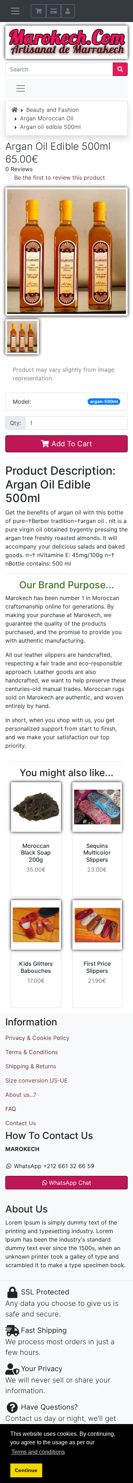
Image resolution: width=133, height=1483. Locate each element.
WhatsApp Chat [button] (69, 1182)
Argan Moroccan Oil (46, 118)
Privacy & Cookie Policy (37, 1037)
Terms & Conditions (31, 1052)
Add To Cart (70, 444)
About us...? (20, 1094)
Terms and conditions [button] (38, 1452)
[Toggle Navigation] (15, 11)
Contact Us (20, 1123)
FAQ (10, 1108)
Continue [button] (26, 1470)
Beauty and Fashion (52, 109)
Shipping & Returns (30, 1066)
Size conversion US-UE (36, 1080)
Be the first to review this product (59, 177)
